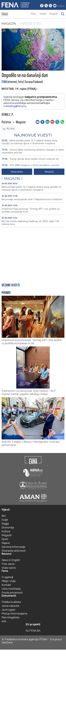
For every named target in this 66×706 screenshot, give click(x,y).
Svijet (5, 519)
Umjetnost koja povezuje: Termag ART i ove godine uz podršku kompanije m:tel (31, 210)
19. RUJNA (9, 128)
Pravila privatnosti (12, 592)
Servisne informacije (13, 546)
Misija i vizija (9, 581)
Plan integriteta (10, 617)
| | (12, 178)
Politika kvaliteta (11, 602)
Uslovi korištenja (11, 588)
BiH (4, 515)
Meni (5, 14)
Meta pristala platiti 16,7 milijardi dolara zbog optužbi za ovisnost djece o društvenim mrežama (29, 142)
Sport (5, 539)
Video (42, 13)
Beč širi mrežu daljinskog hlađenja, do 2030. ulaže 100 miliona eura (30, 223)
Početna (6, 122)
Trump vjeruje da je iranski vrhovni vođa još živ (30, 158)
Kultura (6, 531)
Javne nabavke (10, 605)
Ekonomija (8, 527)
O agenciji (7, 577)
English (54, 13)
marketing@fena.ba (14, 106)
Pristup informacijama (14, 613)
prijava (60, 5)
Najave (6, 543)
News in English (11, 560)
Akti (4, 621)
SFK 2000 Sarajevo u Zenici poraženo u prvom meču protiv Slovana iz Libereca (30, 167)
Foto (33, 13)
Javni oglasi (8, 609)
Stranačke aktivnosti (13, 550)
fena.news (17, 171)
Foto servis (8, 563)
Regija (5, 523)
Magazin (9, 23)
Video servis (9, 567)
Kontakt (6, 584)
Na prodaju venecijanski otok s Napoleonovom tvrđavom (32, 199)
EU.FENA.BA (33, 630)
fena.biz (49, 171)
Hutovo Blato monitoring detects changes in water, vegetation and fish (33, 151)
